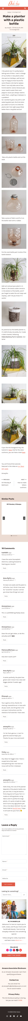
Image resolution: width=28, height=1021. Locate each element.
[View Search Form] (25, 8)
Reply (4, 568)
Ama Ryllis (7, 578)
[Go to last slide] (4, 518)
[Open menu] (3, 8)
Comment (6, 836)
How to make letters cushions (22, 483)
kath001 (5, 553)
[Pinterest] (10, 1016)
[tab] (11, 535)
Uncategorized (15, 29)
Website (5, 878)
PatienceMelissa (8, 650)
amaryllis (8, 27)
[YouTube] (20, 1016)
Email (4, 870)
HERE (20, 1000)
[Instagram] (7, 1016)
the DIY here (17, 808)
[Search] (24, 895)
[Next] (24, 518)
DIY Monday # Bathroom (6, 482)
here (10, 450)
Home (9, 12)
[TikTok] (17, 1016)
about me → (19, 940)
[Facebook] (14, 1016)
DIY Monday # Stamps (14, 504)
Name (4, 861)
